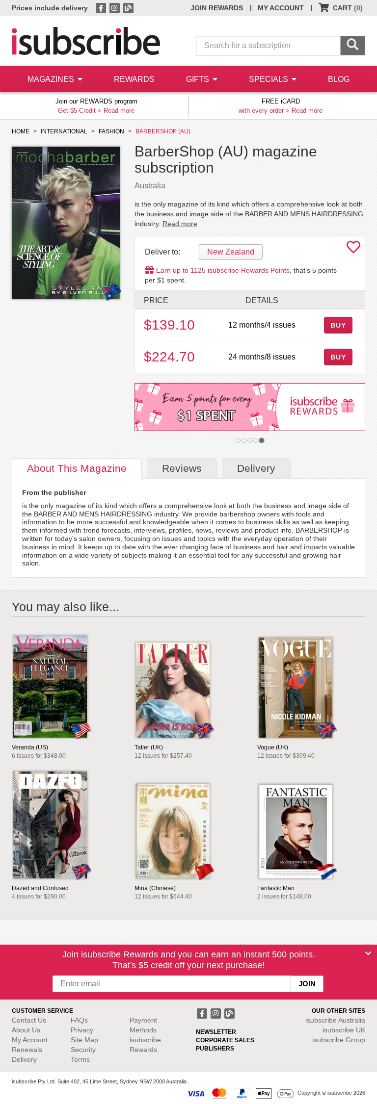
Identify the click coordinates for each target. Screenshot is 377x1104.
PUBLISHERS (215, 1048)
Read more (119, 110)
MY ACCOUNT (281, 8)
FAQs (79, 1020)
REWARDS (134, 79)
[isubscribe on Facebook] (101, 7)
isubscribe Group (338, 1040)
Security (83, 1049)
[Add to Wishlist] (353, 250)
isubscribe (335, 1020)
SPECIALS (269, 79)
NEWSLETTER (216, 1031)
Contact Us (29, 1020)
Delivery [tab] (256, 468)
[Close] (368, 953)
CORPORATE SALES (225, 1040)
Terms (80, 1059)
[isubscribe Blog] (128, 7)
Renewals (27, 1049)
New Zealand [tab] (230, 252)
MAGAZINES (51, 79)
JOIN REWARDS (216, 8)
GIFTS (198, 79)
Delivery (24, 1059)
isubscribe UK (344, 1030)
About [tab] (77, 468)
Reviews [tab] (182, 468)
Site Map (84, 1040)
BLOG (339, 79)
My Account (30, 1040)
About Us (26, 1030)
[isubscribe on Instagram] (115, 7)
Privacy (82, 1030)
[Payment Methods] (240, 1093)
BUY (338, 325)
